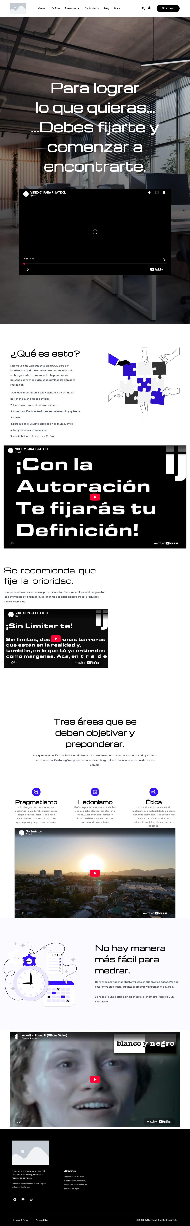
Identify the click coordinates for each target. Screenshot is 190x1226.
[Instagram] (31, 1199)
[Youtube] (23, 1199)
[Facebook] (15, 1199)
